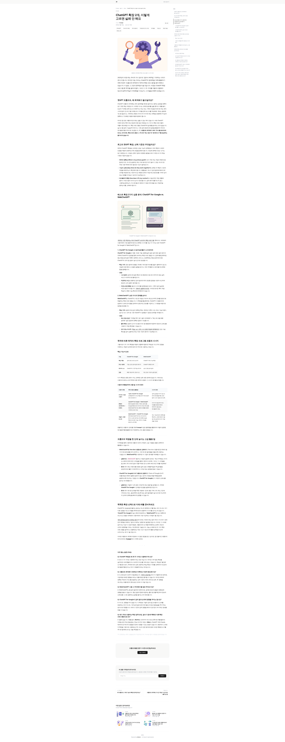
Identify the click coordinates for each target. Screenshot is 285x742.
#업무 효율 (165, 28)
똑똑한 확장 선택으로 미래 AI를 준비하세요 (181, 49)
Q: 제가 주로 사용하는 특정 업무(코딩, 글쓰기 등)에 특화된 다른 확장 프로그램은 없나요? (182, 74)
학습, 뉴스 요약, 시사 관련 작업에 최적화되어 (145, 329)
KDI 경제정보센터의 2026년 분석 (127, 520)
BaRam (139, 737)
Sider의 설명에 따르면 (142, 288)
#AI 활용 (153, 28)
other (125, 8)
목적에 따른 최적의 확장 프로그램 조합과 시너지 (181, 34)
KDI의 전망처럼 (146, 575)
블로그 (121, 8)
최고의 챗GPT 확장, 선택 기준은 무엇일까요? (181, 16)
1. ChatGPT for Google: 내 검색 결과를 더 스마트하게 (181, 26)
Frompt (117, 8)
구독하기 (162, 675)
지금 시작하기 (142, 652)
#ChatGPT (119, 28)
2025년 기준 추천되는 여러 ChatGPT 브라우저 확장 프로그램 (136, 240)
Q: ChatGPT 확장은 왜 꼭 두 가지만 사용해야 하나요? (182, 56)
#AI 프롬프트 (134, 28)
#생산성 (159, 28)
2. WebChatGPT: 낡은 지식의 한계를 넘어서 (181, 30)
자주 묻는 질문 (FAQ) (179, 53)
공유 (167, 23)
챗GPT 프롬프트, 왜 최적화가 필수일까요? (180, 12)
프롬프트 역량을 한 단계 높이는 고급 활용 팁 (182, 45)
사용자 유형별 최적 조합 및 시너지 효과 (182, 41)
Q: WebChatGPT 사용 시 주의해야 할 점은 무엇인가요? (182, 65)
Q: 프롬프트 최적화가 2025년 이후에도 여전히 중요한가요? (181, 60)
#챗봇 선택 (119, 30)
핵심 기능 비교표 (178, 38)
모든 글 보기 (166, 1)
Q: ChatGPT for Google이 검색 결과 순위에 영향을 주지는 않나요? (182, 69)
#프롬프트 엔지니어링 (144, 28)
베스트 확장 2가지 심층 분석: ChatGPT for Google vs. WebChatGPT (180, 21)
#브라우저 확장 (127, 28)
